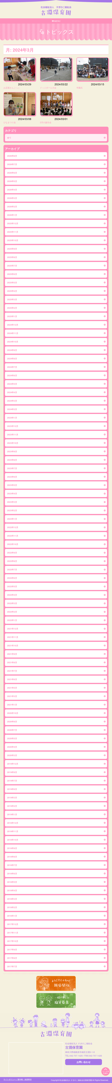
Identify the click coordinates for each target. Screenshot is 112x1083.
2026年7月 (12, 164)
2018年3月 (12, 898)
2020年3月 (12, 755)
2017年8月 (12, 957)
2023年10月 (12, 442)
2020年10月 (12, 713)
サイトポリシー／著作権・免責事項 (18, 1079)
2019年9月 (12, 772)
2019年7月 (12, 780)
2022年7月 (12, 569)
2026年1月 (12, 214)
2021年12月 (12, 628)
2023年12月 (12, 426)
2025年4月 (12, 290)
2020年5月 (12, 738)
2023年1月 (12, 518)
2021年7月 (12, 670)
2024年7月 (12, 366)
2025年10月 (12, 240)
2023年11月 (12, 434)
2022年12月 (12, 527)
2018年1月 (12, 915)
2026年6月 (12, 172)
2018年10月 (12, 839)
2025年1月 (12, 316)
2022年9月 (12, 552)
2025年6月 (12, 274)
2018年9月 (12, 848)
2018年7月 (12, 865)
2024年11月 (12, 333)
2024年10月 (12, 341)
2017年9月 (12, 949)
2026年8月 (12, 155)
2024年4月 (12, 392)
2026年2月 (12, 206)
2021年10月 (12, 645)
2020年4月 (12, 746)
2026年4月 (12, 189)
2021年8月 (12, 662)
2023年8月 (12, 459)
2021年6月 (12, 679)
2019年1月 (12, 814)
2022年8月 (12, 561)
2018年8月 (12, 856)
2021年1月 (12, 704)
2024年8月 (12, 358)
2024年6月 (12, 375)
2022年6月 (12, 577)
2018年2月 (12, 907)
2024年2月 (12, 409)
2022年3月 (12, 603)
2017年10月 (12, 941)
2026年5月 (12, 181)
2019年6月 (12, 789)
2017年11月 (12, 932)
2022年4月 (12, 594)
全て (9, 137)
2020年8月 (12, 721)
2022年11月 (12, 535)
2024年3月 (12, 400)
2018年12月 (12, 822)
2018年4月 (12, 890)
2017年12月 (12, 924)
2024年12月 (12, 324)
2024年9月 (12, 350)
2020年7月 (12, 729)
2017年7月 (12, 966)
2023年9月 (12, 451)
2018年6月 (12, 873)
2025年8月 (12, 257)
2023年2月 (12, 510)
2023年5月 (12, 485)
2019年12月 (12, 763)
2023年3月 (12, 501)
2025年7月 (12, 265)
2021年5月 (12, 687)
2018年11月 (12, 831)
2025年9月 (12, 248)
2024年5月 (12, 383)
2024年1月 (12, 417)
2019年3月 (12, 797)
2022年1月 (12, 620)
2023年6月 (12, 476)
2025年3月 (12, 299)
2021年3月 (12, 696)
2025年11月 (12, 231)
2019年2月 (12, 805)
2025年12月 (12, 223)
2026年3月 (12, 198)
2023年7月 (12, 468)
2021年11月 (12, 637)
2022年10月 (12, 544)
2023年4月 (12, 493)
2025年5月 (12, 282)
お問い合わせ (84, 1062)
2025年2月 (12, 307)
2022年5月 (12, 586)
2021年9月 (12, 653)
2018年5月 (12, 881)
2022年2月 (12, 611)
